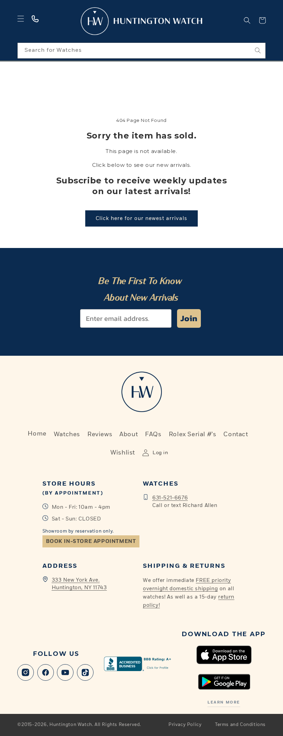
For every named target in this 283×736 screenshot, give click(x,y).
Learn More (223, 702)
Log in (160, 452)
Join (188, 318)
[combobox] (141, 50)
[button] (20, 18)
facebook (45, 672)
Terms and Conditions (240, 725)
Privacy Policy (185, 725)
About (128, 434)
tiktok (85, 672)
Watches (67, 434)
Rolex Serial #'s (192, 434)
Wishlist (122, 453)
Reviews (99, 434)
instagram (25, 672)
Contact (235, 434)
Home (37, 434)
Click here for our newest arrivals (141, 218)
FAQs (153, 434)
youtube (65, 672)
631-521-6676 (170, 497)
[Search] (257, 50)
